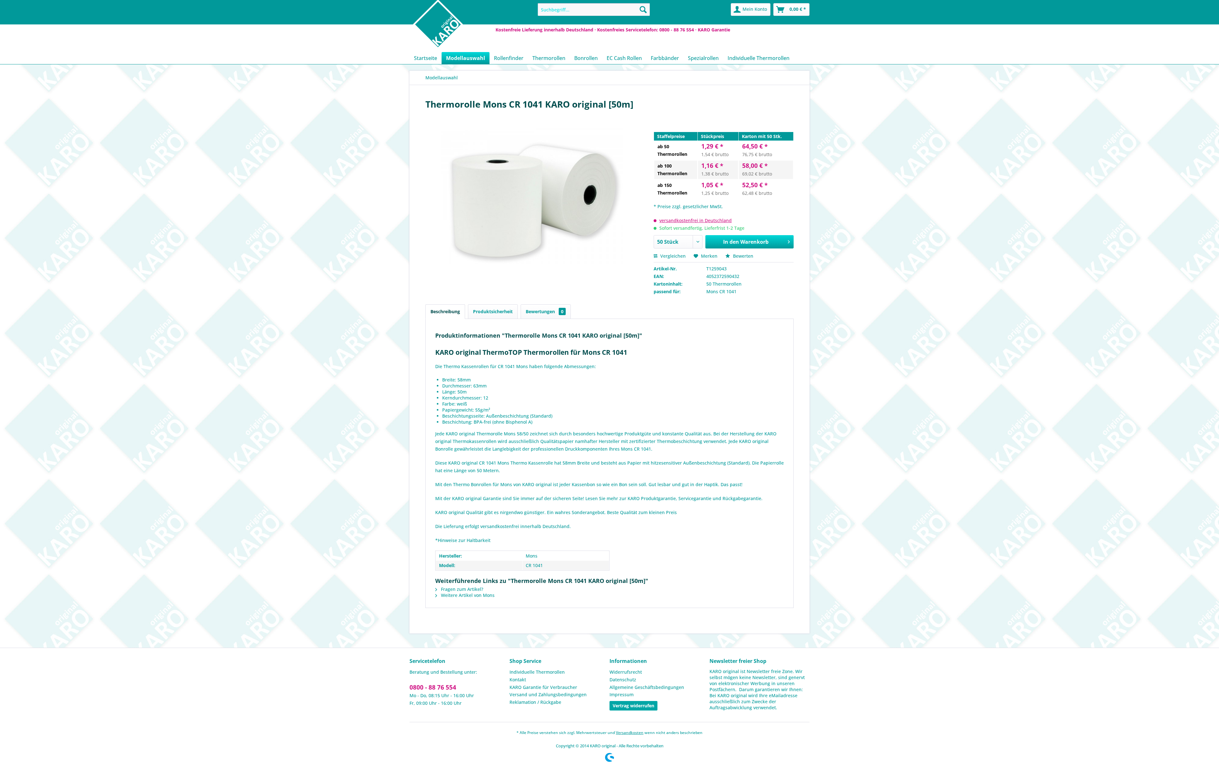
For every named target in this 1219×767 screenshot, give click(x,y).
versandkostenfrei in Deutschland (695, 220)
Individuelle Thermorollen (537, 672)
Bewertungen (544, 311)
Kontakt (518, 680)
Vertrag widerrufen (633, 706)
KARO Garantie (714, 30)
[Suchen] (643, 9)
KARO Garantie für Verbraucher (543, 687)
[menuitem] (594, 9)
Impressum (622, 694)
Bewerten (742, 256)
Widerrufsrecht (626, 672)
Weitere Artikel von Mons (467, 595)
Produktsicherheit (493, 311)
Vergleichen (672, 256)
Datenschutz (623, 680)
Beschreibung (445, 311)
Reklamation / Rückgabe (535, 702)
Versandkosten (629, 732)
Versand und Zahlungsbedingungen (548, 694)
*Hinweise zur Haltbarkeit (462, 540)
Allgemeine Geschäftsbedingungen (647, 687)
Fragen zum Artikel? (461, 589)
